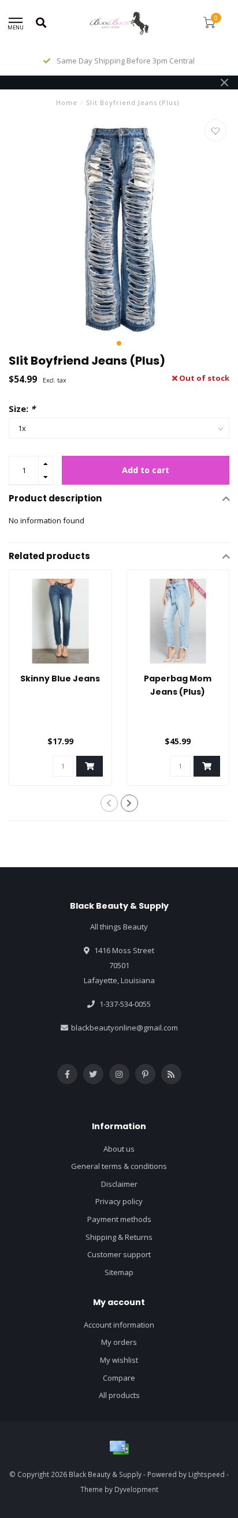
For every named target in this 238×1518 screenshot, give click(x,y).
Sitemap (119, 1272)
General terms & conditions (119, 1166)
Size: (22, 408)
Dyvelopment (136, 1489)
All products (119, 1395)
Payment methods (119, 1219)
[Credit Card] (119, 1447)
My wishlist (119, 1360)
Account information (119, 1325)
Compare (119, 1378)
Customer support (119, 1254)
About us (119, 1149)
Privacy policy (119, 1201)
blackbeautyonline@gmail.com (124, 1027)
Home (66, 102)
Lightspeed (206, 1474)
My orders (119, 1342)
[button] (119, 343)
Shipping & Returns (119, 1237)
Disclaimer (119, 1184)
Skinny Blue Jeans (60, 678)
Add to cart (145, 469)
